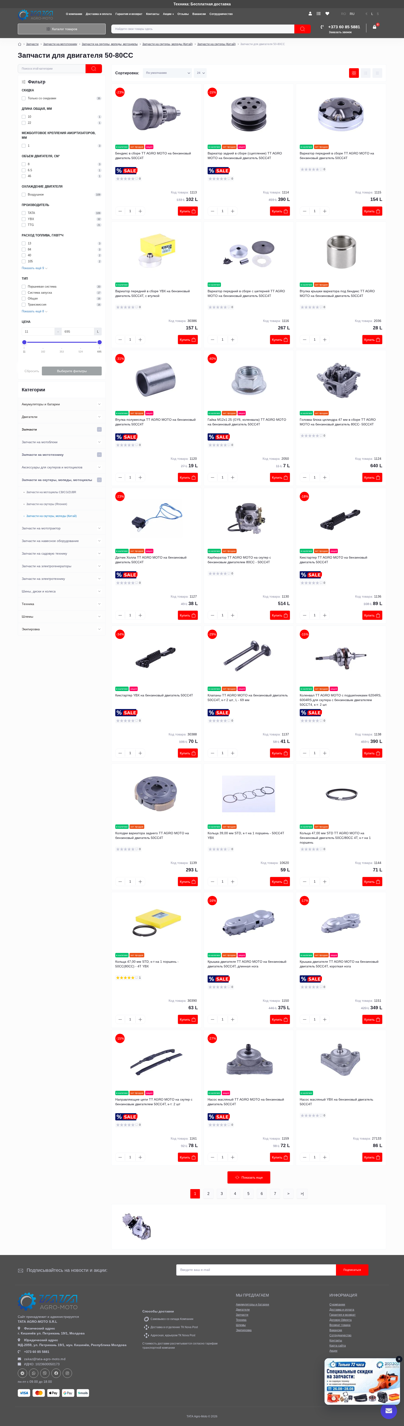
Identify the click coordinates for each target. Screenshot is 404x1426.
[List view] (366, 73)
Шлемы (27, 616)
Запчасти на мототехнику (60, 44)
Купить (185, 211)
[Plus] (140, 211)
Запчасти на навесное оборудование (50, 541)
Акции (167, 14)
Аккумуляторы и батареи (41, 404)
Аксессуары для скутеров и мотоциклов (52, 467)
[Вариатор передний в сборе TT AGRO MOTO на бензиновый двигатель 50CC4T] (341, 114)
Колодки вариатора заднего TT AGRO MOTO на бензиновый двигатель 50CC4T (152, 835)
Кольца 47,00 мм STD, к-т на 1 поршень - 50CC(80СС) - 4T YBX (147, 964)
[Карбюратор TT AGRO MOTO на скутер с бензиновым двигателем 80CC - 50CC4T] (249, 518)
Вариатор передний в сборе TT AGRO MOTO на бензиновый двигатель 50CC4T (337, 155)
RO (343, 14)
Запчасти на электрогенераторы (46, 566)
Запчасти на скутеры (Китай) (216, 44)
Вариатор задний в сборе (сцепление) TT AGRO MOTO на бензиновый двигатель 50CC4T (245, 155)
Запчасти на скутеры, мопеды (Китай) (167, 44)
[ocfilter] (94, 68)
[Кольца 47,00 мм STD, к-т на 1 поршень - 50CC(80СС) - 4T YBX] (156, 922)
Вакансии (199, 14)
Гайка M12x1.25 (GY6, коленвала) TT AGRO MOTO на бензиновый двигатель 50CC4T (247, 422)
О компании (74, 14)
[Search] (302, 29)
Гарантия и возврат (128, 14)
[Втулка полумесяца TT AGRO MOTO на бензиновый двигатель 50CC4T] (156, 380)
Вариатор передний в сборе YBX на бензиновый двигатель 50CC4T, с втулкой (152, 293)
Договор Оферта (340, 1320)
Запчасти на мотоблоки (40, 442)
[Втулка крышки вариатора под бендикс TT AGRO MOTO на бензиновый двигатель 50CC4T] (341, 252)
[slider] (24, 342)
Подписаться (352, 1270)
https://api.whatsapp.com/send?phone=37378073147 (33, 1373)
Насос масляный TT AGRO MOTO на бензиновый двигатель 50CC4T (246, 1102)
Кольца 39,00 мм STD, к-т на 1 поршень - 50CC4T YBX (246, 835)
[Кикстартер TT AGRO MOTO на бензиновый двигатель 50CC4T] (341, 518)
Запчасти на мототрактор (41, 528)
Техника (28, 604)
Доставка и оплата (99, 14)
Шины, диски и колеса (39, 591)
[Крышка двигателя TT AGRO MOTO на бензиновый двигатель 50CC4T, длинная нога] (249, 922)
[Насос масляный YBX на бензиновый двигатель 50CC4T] (341, 1060)
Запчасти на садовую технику (44, 553)
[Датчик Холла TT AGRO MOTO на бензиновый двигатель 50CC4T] (156, 518)
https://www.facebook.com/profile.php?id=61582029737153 (56, 1373)
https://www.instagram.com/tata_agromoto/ (67, 1373)
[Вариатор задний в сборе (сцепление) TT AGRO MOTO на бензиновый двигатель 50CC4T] (249, 114)
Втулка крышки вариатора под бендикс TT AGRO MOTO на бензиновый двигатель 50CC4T (337, 293)
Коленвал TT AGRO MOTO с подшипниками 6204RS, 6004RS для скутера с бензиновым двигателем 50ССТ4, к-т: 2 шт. (340, 699)
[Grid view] (354, 73)
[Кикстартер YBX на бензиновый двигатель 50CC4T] (156, 656)
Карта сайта (337, 1345)
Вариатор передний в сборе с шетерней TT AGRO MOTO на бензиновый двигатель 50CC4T (246, 293)
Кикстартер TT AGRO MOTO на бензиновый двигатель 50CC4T (333, 560)
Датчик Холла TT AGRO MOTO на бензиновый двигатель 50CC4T (151, 560)
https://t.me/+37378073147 (22, 1373)
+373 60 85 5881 (36, 1352)
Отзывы (183, 14)
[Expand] (99, 404)
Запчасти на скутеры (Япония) (46, 504)
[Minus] (120, 211)
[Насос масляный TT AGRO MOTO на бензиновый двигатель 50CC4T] (249, 1060)
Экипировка (31, 629)
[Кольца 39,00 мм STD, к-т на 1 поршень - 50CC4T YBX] (249, 794)
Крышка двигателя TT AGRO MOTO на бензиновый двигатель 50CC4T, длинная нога (247, 964)
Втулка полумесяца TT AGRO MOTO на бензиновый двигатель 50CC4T (155, 422)
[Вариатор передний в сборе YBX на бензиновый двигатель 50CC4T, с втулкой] (156, 252)
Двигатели (29, 417)
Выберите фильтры (72, 371)
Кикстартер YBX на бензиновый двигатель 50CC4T (154, 695)
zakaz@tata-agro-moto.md (44, 1359)
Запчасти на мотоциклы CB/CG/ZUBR (51, 492)
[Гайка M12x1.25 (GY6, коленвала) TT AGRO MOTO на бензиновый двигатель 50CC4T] (249, 380)
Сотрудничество (221, 14)
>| (302, 1194)
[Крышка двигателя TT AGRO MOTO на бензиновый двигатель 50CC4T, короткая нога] (341, 922)
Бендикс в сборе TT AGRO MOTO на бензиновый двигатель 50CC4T (153, 155)
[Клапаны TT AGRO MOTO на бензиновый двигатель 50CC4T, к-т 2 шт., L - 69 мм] (249, 656)
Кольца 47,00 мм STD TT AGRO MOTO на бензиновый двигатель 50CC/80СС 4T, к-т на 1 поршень (335, 837)
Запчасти (32, 44)
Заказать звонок (340, 32)
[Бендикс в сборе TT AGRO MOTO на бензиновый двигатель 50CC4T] (156, 114)
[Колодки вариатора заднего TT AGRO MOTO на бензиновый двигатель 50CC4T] (156, 794)
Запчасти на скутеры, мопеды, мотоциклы (110, 44)
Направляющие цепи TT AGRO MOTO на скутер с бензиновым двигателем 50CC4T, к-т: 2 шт (153, 1102)
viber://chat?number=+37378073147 (45, 1373)
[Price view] (377, 73)
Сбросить (32, 371)
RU (352, 14)
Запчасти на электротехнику (43, 579)
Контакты (152, 14)
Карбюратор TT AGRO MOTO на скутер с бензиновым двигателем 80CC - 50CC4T (239, 560)
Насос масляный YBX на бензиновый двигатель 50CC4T (336, 1102)
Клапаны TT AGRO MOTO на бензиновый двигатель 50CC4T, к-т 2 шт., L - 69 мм (248, 697)
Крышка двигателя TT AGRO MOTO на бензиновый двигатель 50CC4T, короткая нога (339, 964)
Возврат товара (339, 1325)
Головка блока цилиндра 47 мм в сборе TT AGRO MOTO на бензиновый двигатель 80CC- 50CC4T (338, 422)
